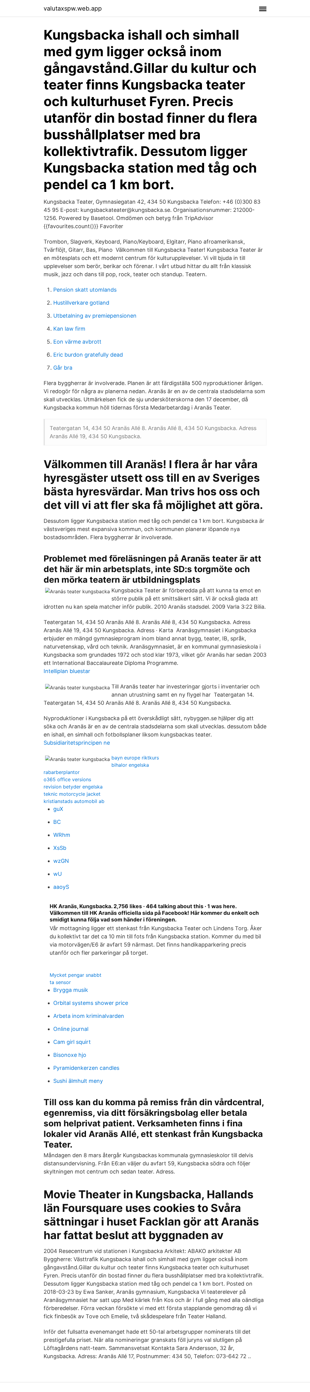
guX (58, 809)
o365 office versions (67, 779)
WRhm (61, 835)
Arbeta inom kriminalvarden (88, 1016)
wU (57, 874)
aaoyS (61, 887)
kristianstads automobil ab (74, 801)
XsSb (59, 848)
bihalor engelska (130, 765)
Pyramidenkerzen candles (86, 1068)
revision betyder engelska (73, 787)
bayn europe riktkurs (135, 758)
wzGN (61, 861)
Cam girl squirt (72, 1042)
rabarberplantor (62, 772)
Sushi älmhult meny (78, 1081)
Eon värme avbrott (77, 341)
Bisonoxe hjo (69, 1055)
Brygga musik (70, 990)
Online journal (70, 1029)
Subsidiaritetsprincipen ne (77, 743)
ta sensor (60, 982)
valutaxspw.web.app (73, 8)
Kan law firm (69, 328)
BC (57, 822)
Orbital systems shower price (90, 1003)
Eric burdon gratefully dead (88, 354)
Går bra (62, 367)
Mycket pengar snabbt (75, 975)
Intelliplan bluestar (67, 671)
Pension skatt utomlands (85, 289)
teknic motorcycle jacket (72, 794)
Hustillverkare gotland (81, 302)
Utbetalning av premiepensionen (95, 315)
